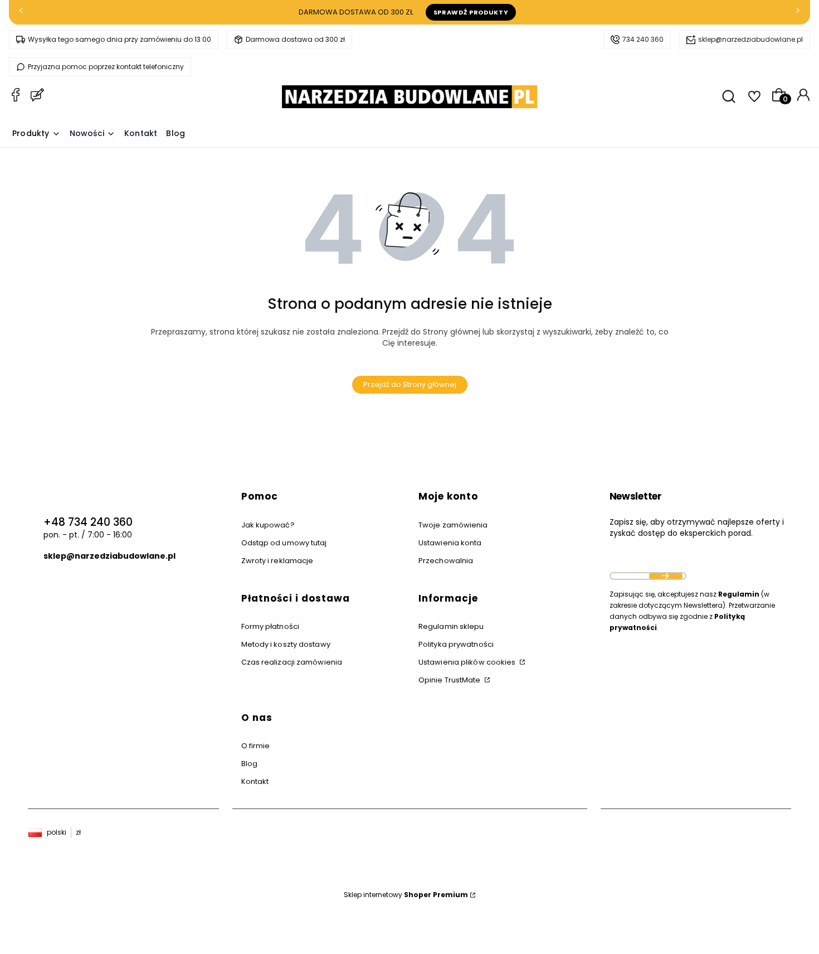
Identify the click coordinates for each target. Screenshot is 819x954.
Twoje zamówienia (453, 525)
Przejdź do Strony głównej (409, 384)
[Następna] (798, 13)
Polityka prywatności (456, 644)
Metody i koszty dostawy (285, 644)
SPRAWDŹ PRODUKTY (471, 12)
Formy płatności (270, 626)
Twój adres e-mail (648, 562)
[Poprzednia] (21, 13)
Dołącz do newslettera (665, 576)
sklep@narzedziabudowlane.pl (750, 39)
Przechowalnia (445, 560)
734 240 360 (643, 39)
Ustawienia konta (450, 542)
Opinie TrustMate (450, 680)
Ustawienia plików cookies (468, 662)
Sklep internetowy (406, 894)
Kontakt (255, 781)
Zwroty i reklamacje (277, 560)
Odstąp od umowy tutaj (284, 542)
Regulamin (738, 594)
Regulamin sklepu (451, 626)
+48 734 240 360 (88, 522)
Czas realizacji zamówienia (292, 662)
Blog (249, 763)
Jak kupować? (268, 525)
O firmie (255, 745)
